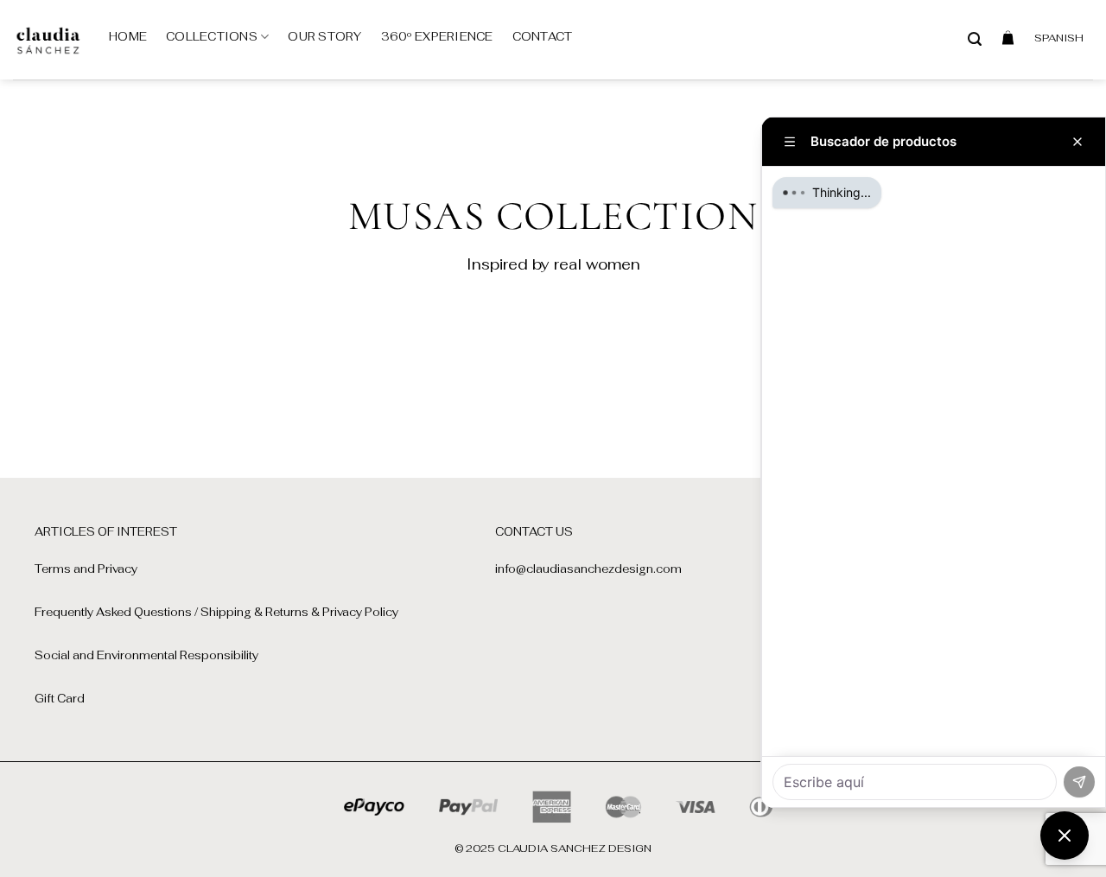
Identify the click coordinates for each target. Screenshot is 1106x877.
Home (128, 36)
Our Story (324, 36)
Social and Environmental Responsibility (146, 655)
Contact (542, 36)
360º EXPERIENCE (437, 36)
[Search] (975, 39)
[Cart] (1008, 37)
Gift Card (60, 698)
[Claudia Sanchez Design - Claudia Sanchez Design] (48, 40)
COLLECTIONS (211, 36)
